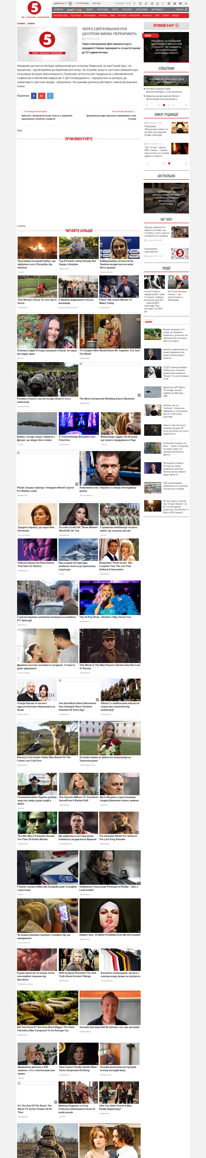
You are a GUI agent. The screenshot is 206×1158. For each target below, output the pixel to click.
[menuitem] (58, 9)
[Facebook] (134, 3)
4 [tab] (174, 105)
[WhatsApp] (157, 3)
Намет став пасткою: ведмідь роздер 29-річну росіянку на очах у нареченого (176, 429)
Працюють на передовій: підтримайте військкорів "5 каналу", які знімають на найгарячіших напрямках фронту (156, 135)
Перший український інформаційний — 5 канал (34, 10)
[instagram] (140, 3)
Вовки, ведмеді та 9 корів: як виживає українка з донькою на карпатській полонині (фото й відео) (175, 335)
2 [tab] (177, 62)
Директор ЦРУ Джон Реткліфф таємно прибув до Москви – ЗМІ (174, 391)
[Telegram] (152, 3)
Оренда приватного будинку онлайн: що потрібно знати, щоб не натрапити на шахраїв (156, 231)
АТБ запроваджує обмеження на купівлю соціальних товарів (175, 486)
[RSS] (186, 3)
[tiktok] (146, 3)
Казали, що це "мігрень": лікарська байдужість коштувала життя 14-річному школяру (175, 411)
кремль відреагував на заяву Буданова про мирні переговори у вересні (175, 353)
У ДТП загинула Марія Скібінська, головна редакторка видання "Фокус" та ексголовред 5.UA (176, 373)
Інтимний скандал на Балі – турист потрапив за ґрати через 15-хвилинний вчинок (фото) (175, 449)
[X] (163, 3)
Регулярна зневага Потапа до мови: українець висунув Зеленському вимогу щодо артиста (174, 469)
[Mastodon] (169, 3)
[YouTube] (180, 3)
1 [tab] (155, 62)
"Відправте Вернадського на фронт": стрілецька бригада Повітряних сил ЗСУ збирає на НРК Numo (155, 154)
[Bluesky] (174, 3)
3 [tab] (169, 105)
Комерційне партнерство (151, 250)
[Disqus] (79, 185)
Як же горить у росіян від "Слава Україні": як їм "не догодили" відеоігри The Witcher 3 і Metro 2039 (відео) (176, 507)
